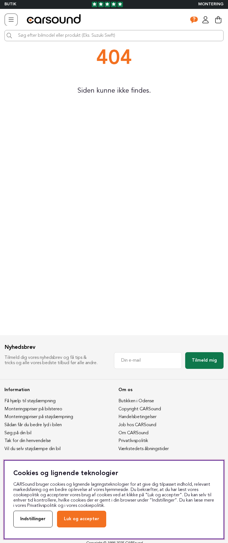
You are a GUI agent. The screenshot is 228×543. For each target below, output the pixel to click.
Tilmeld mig (204, 360)
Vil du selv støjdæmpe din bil (32, 449)
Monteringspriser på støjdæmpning (38, 417)
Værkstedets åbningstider (143, 449)
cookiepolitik (91, 505)
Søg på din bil (17, 433)
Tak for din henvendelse (27, 441)
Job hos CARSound (137, 425)
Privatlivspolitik (133, 441)
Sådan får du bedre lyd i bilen (33, 425)
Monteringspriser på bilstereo (33, 409)
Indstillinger (33, 519)
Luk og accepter (81, 519)
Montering (211, 4)
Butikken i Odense (136, 401)
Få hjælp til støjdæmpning (30, 401)
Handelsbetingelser (137, 417)
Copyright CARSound (139, 409)
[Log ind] (205, 20)
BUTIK (10, 4)
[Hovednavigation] (11, 19)
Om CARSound (133, 433)
